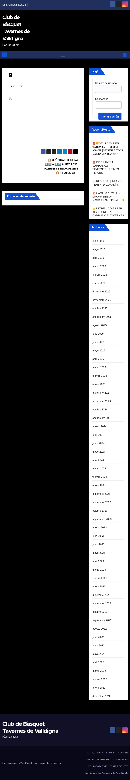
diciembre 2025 (101, 291)
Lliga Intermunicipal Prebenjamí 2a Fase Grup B (106, 773)
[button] (120, 54)
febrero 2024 (99, 477)
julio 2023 (98, 536)
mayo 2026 (98, 249)
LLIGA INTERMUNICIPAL (99, 759)
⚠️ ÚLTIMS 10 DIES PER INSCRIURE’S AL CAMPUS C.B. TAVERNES (108, 212)
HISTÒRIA (110, 753)
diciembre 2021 (101, 696)
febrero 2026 (99, 274)
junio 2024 (98, 443)
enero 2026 (99, 283)
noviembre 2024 (101, 401)
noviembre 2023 (101, 502)
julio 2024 (98, 434)
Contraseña (101, 99)
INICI (87, 753)
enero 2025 (99, 384)
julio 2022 (98, 637)
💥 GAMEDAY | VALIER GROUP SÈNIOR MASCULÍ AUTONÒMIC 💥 (108, 196)
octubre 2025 (99, 308)
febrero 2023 (99, 578)
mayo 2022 (98, 654)
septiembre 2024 (102, 418)
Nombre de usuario (106, 83)
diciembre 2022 (101, 595)
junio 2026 (98, 241)
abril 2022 (98, 662)
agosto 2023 (99, 527)
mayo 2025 (98, 350)
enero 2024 (99, 485)
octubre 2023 (99, 510)
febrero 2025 (99, 375)
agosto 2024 (99, 426)
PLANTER (123, 753)
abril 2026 (98, 258)
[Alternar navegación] (63, 54)
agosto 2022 (99, 628)
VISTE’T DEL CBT (119, 766)
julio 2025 (98, 333)
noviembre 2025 (101, 300)
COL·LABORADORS (97, 766)
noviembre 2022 (101, 603)
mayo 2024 (98, 451)
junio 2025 (98, 342)
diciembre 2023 (101, 493)
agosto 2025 (99, 325)
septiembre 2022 (102, 620)
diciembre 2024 (101, 392)
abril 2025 (98, 359)
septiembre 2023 (102, 519)
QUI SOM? (97, 753)
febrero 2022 (99, 679)
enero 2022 (99, 687)
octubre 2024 (99, 409)
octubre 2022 (99, 611)
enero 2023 (99, 586)
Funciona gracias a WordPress (16, 763)
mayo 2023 (98, 552)
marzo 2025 (99, 367)
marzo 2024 (99, 468)
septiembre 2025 (102, 316)
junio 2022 (98, 645)
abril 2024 (98, 460)
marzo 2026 (99, 266)
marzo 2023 (99, 569)
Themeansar (55, 763)
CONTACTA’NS (121, 759)
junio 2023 (98, 544)
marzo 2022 (99, 670)
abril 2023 (98, 561)
